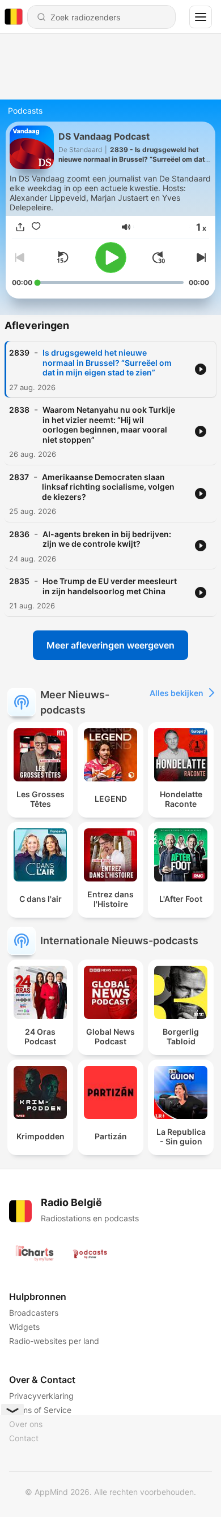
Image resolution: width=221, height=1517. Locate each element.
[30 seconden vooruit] (159, 257)
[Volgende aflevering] (200, 257)
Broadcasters (33, 1312)
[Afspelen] (110, 257)
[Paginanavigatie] (200, 17)
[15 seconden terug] (62, 257)
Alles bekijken (176, 693)
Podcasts (25, 110)
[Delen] (20, 227)
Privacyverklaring (41, 1396)
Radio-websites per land (54, 1341)
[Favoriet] (35, 227)
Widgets (24, 1327)
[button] (126, 227)
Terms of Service (40, 1410)
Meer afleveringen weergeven (110, 645)
